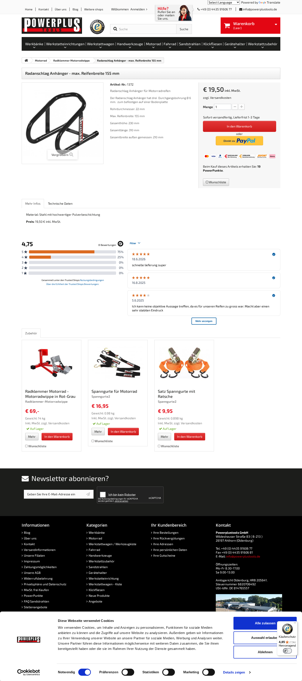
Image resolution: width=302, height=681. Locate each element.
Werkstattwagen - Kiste (105, 584)
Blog (75, 9)
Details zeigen (234, 672)
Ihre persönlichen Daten (170, 550)
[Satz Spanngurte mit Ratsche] (184, 363)
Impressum (32, 561)
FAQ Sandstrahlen (36, 601)
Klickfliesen (97, 590)
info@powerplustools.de (260, 9)
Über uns (61, 9)
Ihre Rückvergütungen (169, 538)
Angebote (95, 601)
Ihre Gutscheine (164, 555)
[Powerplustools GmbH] (55, 25)
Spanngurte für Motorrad (114, 391)
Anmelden (137, 9)
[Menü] (295, 624)
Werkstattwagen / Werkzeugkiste (112, 544)
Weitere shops (93, 9)
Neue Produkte (99, 595)
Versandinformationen (39, 550)
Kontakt (43, 9)
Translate (273, 2)
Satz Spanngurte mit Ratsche (176, 394)
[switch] (128, 672)
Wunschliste (217, 182)
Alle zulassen (265, 623)
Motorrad (95, 538)
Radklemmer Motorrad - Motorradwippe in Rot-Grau (50, 394)
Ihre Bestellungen (165, 532)
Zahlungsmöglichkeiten (40, 567)
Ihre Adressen (163, 544)
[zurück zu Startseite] (26, 60)
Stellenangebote (35, 607)
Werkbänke (97, 532)
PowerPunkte (213, 170)
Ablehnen (265, 652)
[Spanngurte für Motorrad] (117, 363)
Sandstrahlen (98, 567)
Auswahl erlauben (265, 638)
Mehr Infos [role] (32, 203)
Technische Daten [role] (60, 203)
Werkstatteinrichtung (104, 578)
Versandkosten (220, 97)
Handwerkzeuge (100, 555)
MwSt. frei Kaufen (36, 590)
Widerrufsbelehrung (38, 578)
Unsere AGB (32, 572)
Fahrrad (94, 550)
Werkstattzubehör (102, 561)
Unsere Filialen (34, 555)
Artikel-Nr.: (118, 84)
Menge (208, 107)
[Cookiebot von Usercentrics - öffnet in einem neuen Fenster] (28, 672)
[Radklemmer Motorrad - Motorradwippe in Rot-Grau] (51, 363)
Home (28, 9)
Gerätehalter (98, 572)
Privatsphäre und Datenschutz (45, 584)
